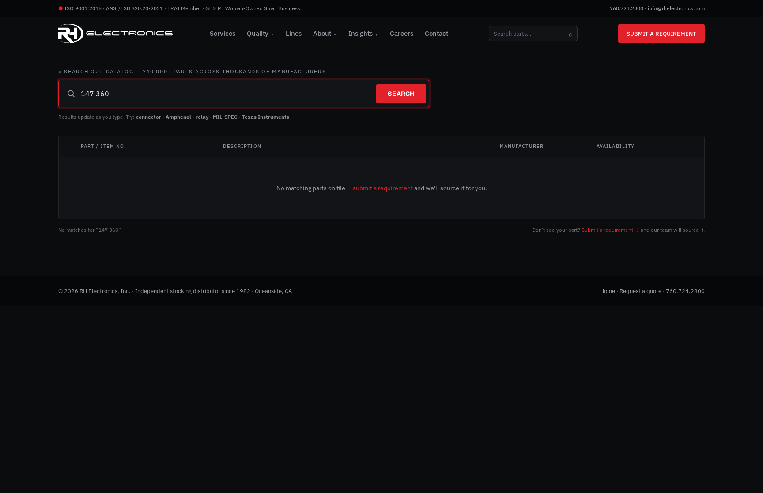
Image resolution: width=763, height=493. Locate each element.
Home (607, 291)
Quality (260, 33)
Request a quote (640, 291)
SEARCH (401, 93)
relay (202, 116)
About (325, 33)
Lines (294, 33)
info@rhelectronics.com (676, 8)
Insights (363, 33)
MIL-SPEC (225, 116)
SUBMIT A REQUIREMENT (661, 33)
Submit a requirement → (610, 229)
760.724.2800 (626, 8)
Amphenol (178, 116)
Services (222, 33)
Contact (436, 33)
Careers (401, 33)
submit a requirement (383, 188)
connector (148, 116)
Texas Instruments (265, 116)
